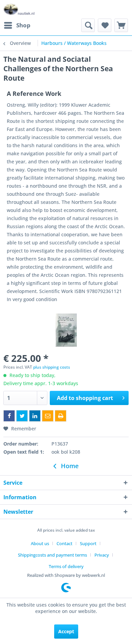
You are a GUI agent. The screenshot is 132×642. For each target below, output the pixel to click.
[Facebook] (9, 415)
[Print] (60, 415)
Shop (23, 25)
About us (40, 543)
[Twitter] (22, 415)
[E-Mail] (47, 415)
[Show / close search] (88, 25)
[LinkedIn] (34, 415)
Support (88, 543)
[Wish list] (104, 25)
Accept (66, 631)
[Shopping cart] (121, 25)
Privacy (101, 555)
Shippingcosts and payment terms (52, 555)
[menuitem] (17, 25)
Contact (64, 543)
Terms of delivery (66, 566)
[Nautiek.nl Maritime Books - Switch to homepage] (19, 9)
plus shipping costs (51, 367)
